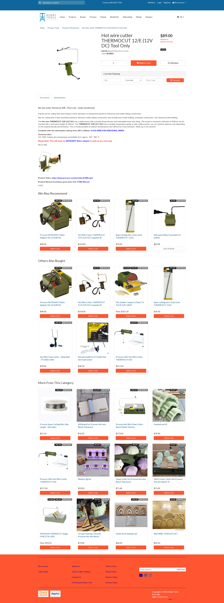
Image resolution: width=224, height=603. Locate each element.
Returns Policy (111, 577)
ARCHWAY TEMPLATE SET (166, 534)
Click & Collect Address (81, 572)
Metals (139, 17)
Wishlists (151, 2)
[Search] (40, 3)
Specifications (59, 97)
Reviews (149, 17)
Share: (104, 54)
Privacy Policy (111, 572)
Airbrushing (127, 17)
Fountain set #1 (160, 424)
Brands (83, 17)
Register (167, 2)
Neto (170, 599)
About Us (76, 566)
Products (72, 17)
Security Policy (111, 582)
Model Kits (114, 17)
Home (62, 17)
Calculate (176, 80)
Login (159, 2)
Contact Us (76, 577)
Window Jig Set (84, 479)
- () (181, 17)
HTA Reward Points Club (82, 582)
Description (45, 97)
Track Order (43, 572)
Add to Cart (145, 63)
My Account (43, 566)
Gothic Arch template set (126, 534)
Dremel (103, 17)
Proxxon (93, 17)
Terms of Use (111, 566)
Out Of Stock (168, 249)
